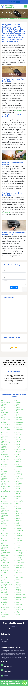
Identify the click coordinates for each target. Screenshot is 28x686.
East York (4, 512)
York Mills (18, 607)
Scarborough (19, 500)
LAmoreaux (5, 596)
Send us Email (7, 671)
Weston (18, 579)
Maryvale (18, 407)
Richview (18, 485)
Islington (4, 574)
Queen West (19, 474)
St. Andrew (18, 510)
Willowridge (18, 586)
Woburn (18, 587)
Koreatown (5, 594)
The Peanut (18, 538)
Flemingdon (5, 533)
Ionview (4, 572)
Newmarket (18, 427)
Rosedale (18, 493)
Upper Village (19, 559)
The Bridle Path (19, 530)
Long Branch (5, 614)
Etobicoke (4, 525)
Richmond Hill (19, 483)
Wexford (18, 580)
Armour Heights (6, 412)
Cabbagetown (5, 456)
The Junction (19, 535)
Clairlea (4, 473)
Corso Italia (5, 485)
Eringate (4, 523)
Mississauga (19, 416)
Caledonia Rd (5, 459)
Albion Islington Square (6, 403)
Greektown (5, 545)
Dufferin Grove (6, 505)
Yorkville (18, 614)
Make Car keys (4, 639)
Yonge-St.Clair (19, 604)
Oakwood (18, 446)
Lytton (3, 616)
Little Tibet (5, 612)
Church (4, 469)
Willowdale (18, 584)
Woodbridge (19, 591)
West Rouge (19, 575)
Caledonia (4, 458)
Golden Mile (5, 543)
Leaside (4, 604)
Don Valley (4, 496)
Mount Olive (19, 424)
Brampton (4, 444)
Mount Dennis (19, 422)
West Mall (18, 574)
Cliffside (4, 480)
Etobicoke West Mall (7, 527)
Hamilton (4, 550)
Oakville (18, 444)
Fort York (4, 537)
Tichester (18, 547)
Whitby (17, 582)
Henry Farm (5, 555)
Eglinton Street (6, 517)
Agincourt (4, 399)
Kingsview (4, 589)
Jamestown (5, 575)
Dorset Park (5, 498)
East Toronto (5, 510)
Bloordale (4, 441)
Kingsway (4, 591)
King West (4, 587)
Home (2, 18)
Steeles (17, 515)
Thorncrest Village (20, 543)
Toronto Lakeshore (20, 554)
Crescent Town (6, 486)
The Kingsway (19, 537)
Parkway (18, 458)
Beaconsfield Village (7, 426)
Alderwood (4, 406)
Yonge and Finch (20, 596)
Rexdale (18, 481)
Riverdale (18, 486)
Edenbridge (5, 515)
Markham (18, 402)
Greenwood (5, 547)
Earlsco (4, 508)
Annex (3, 409)
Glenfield (4, 542)
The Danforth (19, 532)
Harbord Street (6, 552)
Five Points (4, 532)
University (18, 557)
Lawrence (4, 602)
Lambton (4, 599)
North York (18, 436)
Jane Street (5, 577)
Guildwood (4, 549)
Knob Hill (4, 592)
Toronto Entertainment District (21, 549)
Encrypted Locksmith (14, 623)
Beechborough (6, 429)
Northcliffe (18, 439)
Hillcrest (4, 560)
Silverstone (18, 505)
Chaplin (4, 466)
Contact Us (4, 641)
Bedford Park (5, 427)
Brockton (4, 451)
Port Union (18, 468)
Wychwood (18, 592)
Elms (3, 518)
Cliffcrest (4, 478)
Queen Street (19, 473)
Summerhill (18, 518)
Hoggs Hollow (5, 562)
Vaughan (18, 564)
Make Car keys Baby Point (17, 18)
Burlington (5, 454)
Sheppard (18, 503)
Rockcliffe (18, 490)
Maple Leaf (18, 400)
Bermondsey (5, 432)
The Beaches (19, 528)
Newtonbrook (19, 429)
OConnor (18, 441)
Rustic (17, 498)
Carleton (4, 461)
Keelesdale (4, 580)
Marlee (17, 406)
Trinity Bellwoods (20, 555)
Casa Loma (5, 463)
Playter (17, 464)
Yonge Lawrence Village (20, 600)
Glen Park (4, 540)
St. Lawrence (19, 513)
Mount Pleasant (20, 426)
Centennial (4, 464)
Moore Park (19, 417)
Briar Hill (4, 448)
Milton (17, 411)
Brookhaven (5, 453)
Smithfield (18, 508)
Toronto (18, 560)
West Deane (19, 569)
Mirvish (17, 414)
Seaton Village (19, 501)
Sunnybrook (19, 520)
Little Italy (4, 609)
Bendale (4, 431)
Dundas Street (5, 506)
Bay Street (4, 421)
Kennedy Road (5, 582)
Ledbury (4, 606)
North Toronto (19, 434)
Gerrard (4, 538)
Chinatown (4, 468)
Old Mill (17, 448)
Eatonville (4, 513)
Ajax (3, 400)
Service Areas (4, 644)
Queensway (18, 476)
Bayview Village (6, 424)
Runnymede (19, 496)
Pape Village (19, 453)
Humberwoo (5, 569)
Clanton (4, 476)
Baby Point (7, 18)
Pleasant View (19, 466)
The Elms (18, 533)
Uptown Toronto (20, 562)
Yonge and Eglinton (20, 594)
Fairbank (4, 528)
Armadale (4, 411)
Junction (4, 579)
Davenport (4, 490)
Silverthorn (18, 506)
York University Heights (19, 610)
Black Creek (5, 436)
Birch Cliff (4, 434)
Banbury (4, 417)
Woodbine (18, 589)
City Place (4, 471)
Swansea (18, 523)
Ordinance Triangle (20, 449)
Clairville (4, 474)
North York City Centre (21, 437)
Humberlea (5, 565)
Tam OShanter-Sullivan (19, 526)
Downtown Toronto (7, 503)
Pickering (18, 463)
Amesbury (4, 407)
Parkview (18, 456)
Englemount (5, 522)
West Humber (19, 572)
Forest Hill (4, 535)
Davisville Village (6, 491)
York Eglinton (19, 606)
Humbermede (5, 567)
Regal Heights (19, 478)
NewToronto (19, 431)
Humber (4, 564)
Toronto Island (19, 552)
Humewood (5, 570)
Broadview (4, 449)
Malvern (18, 399)
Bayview (4, 422)
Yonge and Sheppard (21, 597)
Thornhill (18, 545)
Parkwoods (18, 459)
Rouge (17, 495)
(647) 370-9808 (14, 2)
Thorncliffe (18, 542)
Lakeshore (4, 597)
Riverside (18, 488)
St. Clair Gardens (20, 512)
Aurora (4, 414)
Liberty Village (5, 607)
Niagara (18, 432)
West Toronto (19, 577)
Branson (4, 446)
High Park (4, 557)
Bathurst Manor (6, 419)
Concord (4, 483)
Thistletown (19, 540)
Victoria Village (19, 565)
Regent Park (19, 480)
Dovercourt (5, 500)
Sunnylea (18, 522)
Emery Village (5, 520)
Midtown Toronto (20, 409)
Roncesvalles (19, 491)
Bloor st (4, 439)
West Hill (18, 570)
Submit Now (14, 287)
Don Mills (4, 495)
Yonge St (18, 602)
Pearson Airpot (19, 461)
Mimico (17, 412)
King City (4, 586)
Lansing (4, 601)
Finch (3, 530)
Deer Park (4, 493)
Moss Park (18, 421)
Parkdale (18, 454)
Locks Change (4, 637)
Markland (18, 404)
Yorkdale (18, 612)
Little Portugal (5, 611)
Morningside (19, 419)
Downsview (5, 501)
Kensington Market (7, 584)
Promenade (18, 471)
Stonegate (18, 517)
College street (5, 481)
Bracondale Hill (6, 443)
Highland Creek (6, 559)
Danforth (4, 488)
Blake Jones (5, 437)
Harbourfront (5, 554)
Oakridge (18, 443)
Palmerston (18, 451)
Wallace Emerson (20, 567)
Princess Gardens (20, 469)
